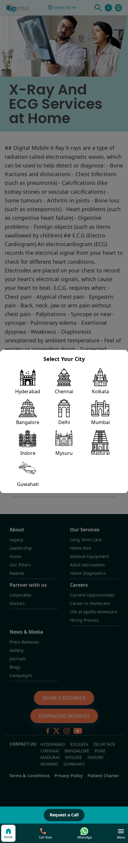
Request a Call (64, 815)
